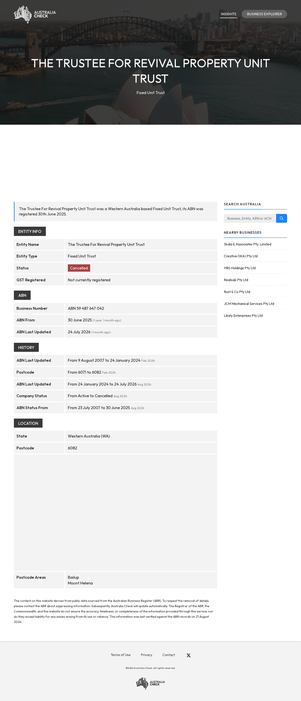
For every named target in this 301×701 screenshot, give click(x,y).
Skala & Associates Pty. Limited (247, 244)
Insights (228, 14)
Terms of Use (121, 655)
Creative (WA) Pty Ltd (241, 256)
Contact (168, 655)
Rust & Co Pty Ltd (237, 291)
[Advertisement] (150, 158)
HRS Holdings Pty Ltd (240, 268)
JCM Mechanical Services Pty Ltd (249, 303)
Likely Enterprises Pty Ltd (243, 315)
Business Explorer (264, 14)
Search (281, 218)
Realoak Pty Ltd (236, 280)
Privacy (146, 655)
